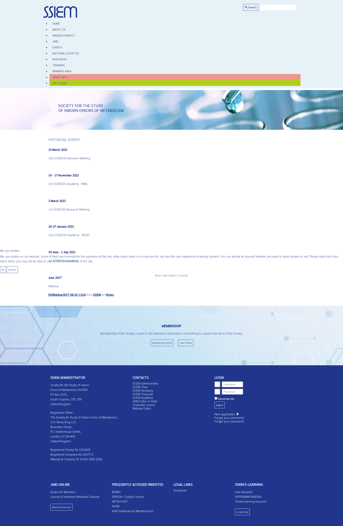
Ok (3, 269)
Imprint (183, 275)
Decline (12, 269)
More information (165, 275)
